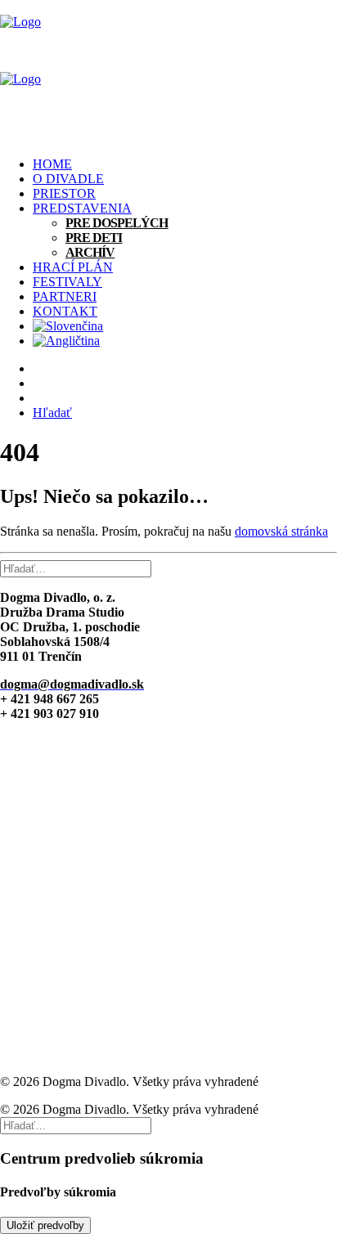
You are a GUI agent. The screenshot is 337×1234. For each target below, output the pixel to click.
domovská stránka (281, 531)
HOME (52, 164)
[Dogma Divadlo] (168, 72)
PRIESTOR (64, 193)
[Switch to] (185, 326)
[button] (52, 413)
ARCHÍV (90, 252)
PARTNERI (65, 296)
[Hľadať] (75, 568)
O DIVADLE (68, 179)
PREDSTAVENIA (82, 208)
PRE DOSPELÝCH (116, 223)
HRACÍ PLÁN (73, 267)
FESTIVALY (67, 282)
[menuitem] (185, 164)
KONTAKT (65, 311)
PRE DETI (93, 238)
